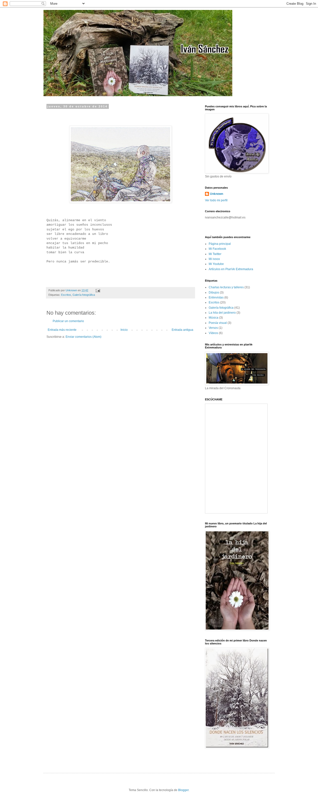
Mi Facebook (217, 249)
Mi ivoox (214, 259)
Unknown (216, 194)
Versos (213, 328)
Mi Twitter (215, 254)
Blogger (183, 790)
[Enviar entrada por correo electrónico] (97, 290)
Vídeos (213, 333)
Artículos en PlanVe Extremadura (231, 269)
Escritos (66, 294)
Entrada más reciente (62, 330)
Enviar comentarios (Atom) (83, 336)
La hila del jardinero (222, 312)
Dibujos (214, 292)
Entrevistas (216, 297)
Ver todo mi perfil (216, 200)
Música (213, 317)
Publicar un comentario (68, 321)
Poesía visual (218, 323)
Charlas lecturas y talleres (226, 287)
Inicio (124, 330)
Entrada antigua (182, 330)
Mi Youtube (216, 264)
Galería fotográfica (84, 294)
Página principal (220, 244)
